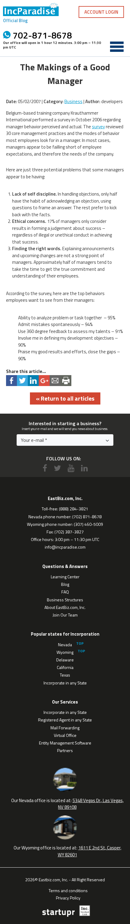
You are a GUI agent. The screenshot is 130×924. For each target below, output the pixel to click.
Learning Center (65, 576)
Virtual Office (65, 735)
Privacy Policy (68, 897)
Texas (65, 675)
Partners (65, 750)
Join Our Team (65, 615)
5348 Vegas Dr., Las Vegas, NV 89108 (91, 804)
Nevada (65, 644)
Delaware (65, 660)
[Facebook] (45, 468)
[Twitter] (57, 468)
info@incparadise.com (65, 547)
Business (73, 101)
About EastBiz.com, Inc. (65, 607)
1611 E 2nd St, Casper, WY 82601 (89, 851)
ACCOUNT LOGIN (101, 11)
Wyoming (65, 652)
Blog (65, 584)
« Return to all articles (65, 398)
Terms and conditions (68, 890)
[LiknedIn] (84, 468)
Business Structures (65, 599)
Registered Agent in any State (65, 720)
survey (98, 126)
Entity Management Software (65, 743)
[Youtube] (71, 468)
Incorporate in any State (65, 683)
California (65, 667)
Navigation (116, 46)
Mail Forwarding (65, 727)
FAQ (65, 592)
